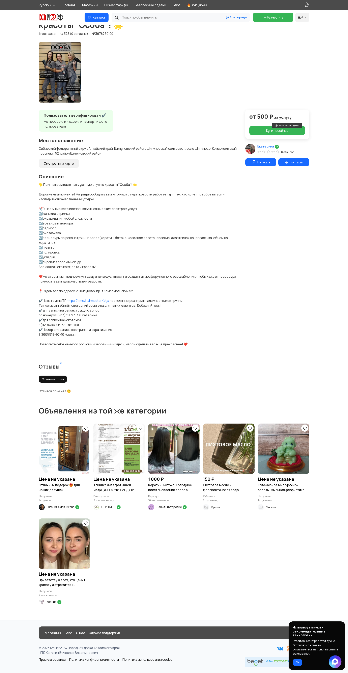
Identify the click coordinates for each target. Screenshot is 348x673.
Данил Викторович (169, 507)
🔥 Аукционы (197, 5)
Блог (176, 5)
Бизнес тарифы (116, 5)
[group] (60, 72)
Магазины (90, 5)
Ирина (215, 507)
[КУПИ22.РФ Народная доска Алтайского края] (54, 17)
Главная (69, 5)
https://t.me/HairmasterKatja (88, 300)
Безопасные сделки (150, 5)
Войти (302, 17)
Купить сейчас (282, 129)
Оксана (271, 507)
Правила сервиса (52, 659)
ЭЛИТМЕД (109, 507)
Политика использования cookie (147, 659)
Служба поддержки (104, 633)
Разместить (275, 17)
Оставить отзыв (53, 379)
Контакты (297, 162)
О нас (80, 633)
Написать (263, 162)
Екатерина (265, 146)
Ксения (52, 602)
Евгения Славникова (61, 507)
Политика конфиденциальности (94, 659)
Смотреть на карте (59, 163)
